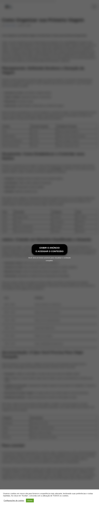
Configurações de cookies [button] (14, 501)
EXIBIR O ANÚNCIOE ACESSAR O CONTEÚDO (50, 250)
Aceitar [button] (29, 500)
